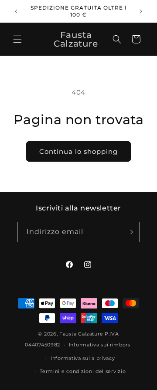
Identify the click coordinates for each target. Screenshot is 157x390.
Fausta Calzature (81, 334)
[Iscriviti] (129, 232)
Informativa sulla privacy (83, 358)
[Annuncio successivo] (140, 11)
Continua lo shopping (78, 151)
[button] (17, 39)
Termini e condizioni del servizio (83, 371)
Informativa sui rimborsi (100, 345)
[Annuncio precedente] (16, 11)
